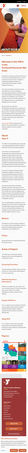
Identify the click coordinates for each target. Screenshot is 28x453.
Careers (6, 412)
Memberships (7, 406)
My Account (13, 429)
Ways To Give (14, 423)
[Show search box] (18, 6)
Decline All (14, 450)
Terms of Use (7, 416)
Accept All (22, 450)
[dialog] (14, 444)
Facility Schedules (8, 418)
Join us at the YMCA (7, 123)
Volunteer (6, 410)
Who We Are (7, 408)
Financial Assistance (14, 434)
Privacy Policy (7, 414)
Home (3, 55)
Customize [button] (3, 450)
